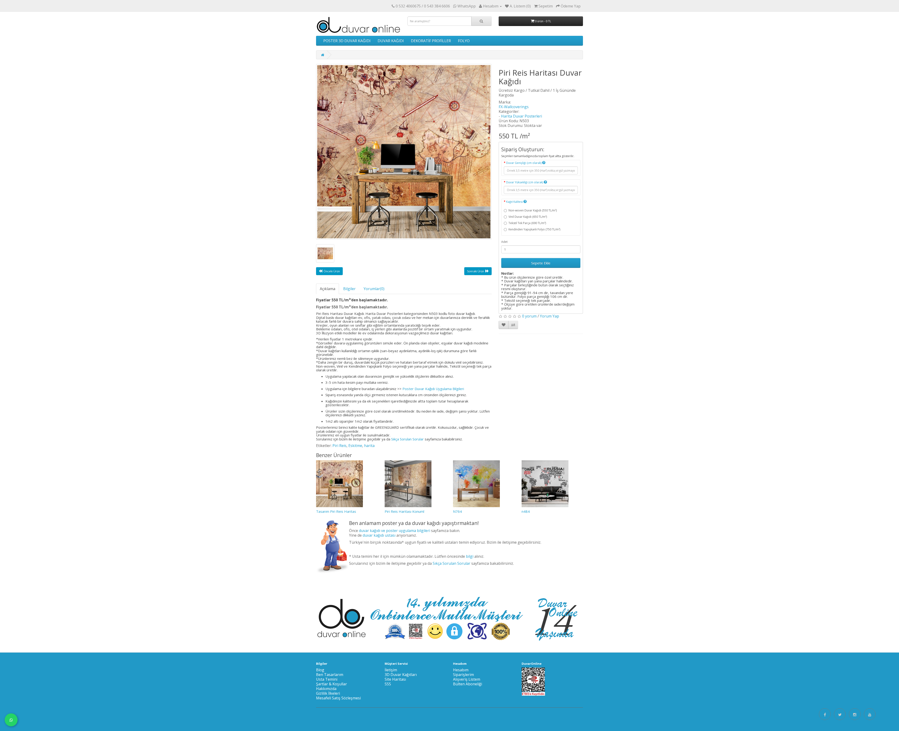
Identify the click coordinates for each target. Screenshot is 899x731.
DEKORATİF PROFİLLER (431, 40)
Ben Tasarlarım (329, 674)
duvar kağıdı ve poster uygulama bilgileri (394, 530)
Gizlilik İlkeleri (328, 693)
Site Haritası (395, 679)
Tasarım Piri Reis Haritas (336, 511)
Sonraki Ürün (475, 271)
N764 (457, 511)
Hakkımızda (326, 688)
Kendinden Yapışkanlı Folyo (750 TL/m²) (534, 229)
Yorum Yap (549, 316)
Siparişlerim (463, 674)
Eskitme (355, 445)
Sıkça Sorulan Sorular (407, 439)
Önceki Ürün (332, 271)
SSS (388, 684)
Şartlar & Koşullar (331, 684)
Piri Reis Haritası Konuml (404, 511)
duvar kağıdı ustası (379, 535)
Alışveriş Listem (466, 679)
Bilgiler (349, 288)
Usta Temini (326, 679)
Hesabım (460, 669)
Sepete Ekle (540, 263)
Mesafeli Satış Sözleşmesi (338, 698)
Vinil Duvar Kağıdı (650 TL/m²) (527, 217)
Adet (504, 242)
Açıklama (327, 288)
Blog (320, 669)
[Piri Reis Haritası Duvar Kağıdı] (404, 152)
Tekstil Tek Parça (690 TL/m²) (527, 223)
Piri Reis (339, 445)
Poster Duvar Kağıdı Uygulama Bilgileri (433, 388)
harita (369, 445)
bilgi (469, 556)
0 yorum (529, 316)
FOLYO (464, 40)
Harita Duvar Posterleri (521, 116)
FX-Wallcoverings (514, 106)
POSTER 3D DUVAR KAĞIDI (347, 40)
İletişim (391, 669)
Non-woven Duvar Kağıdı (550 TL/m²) (532, 210)
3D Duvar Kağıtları (401, 674)
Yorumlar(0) (374, 288)
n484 (526, 511)
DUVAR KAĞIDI (391, 40)
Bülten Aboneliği (467, 684)
